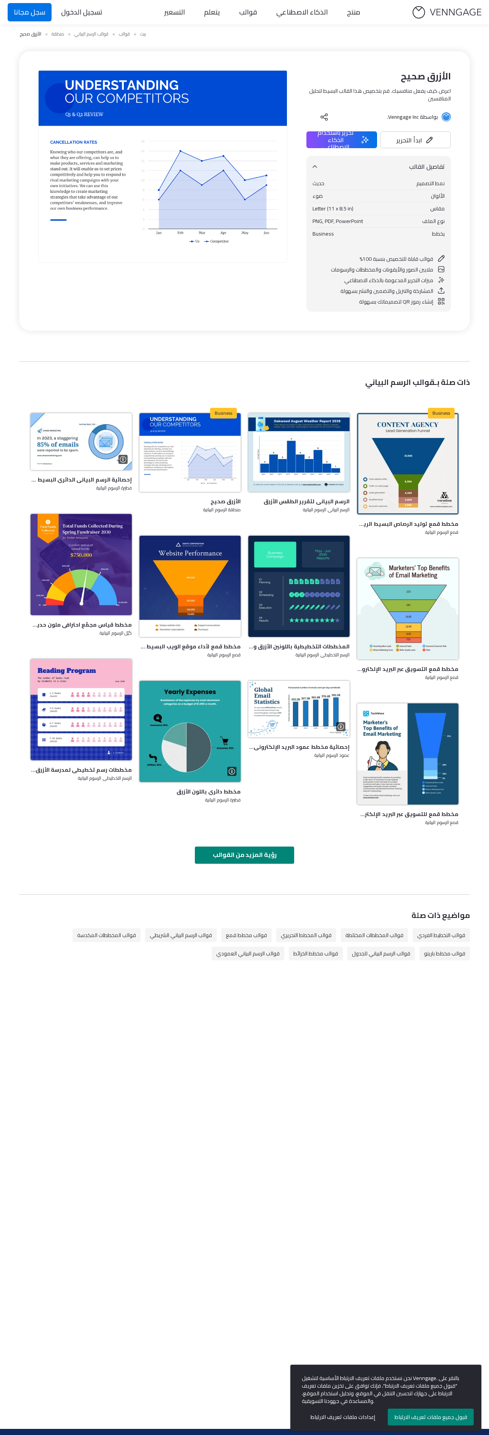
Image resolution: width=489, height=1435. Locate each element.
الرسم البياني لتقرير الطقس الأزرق (307, 501)
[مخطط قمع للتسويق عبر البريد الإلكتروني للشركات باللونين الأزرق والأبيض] (407, 754)
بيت (143, 34)
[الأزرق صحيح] (190, 452)
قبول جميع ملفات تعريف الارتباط (431, 1417)
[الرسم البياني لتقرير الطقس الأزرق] (299, 452)
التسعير (174, 12)
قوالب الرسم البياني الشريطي (181, 935)
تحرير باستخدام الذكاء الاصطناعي (335, 139)
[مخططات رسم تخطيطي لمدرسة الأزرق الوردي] (81, 709)
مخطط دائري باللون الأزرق (208, 791)
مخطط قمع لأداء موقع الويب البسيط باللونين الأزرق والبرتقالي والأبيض (190, 646)
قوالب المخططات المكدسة (106, 935)
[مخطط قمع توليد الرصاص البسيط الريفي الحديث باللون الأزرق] (407, 463)
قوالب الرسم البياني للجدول (381, 953)
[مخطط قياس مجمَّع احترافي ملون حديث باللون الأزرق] (81, 564)
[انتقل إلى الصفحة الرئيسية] (447, 12)
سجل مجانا (29, 12)
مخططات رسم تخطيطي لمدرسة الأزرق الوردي (81, 770)
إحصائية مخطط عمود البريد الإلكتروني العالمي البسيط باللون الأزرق (299, 747)
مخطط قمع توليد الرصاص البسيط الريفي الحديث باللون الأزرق (407, 524)
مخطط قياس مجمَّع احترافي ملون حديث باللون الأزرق (81, 625)
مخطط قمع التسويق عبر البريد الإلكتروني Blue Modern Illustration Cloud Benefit (407, 669)
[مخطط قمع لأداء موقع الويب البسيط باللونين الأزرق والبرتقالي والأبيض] (190, 586)
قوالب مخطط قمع (246, 935)
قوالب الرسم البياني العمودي (248, 953)
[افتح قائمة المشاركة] (324, 116)
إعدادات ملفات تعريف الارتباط (343, 1417)
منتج (353, 12)
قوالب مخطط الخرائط (315, 953)
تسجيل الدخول (81, 12)
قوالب (248, 12)
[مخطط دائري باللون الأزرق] (190, 731)
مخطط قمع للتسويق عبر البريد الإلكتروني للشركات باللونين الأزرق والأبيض (407, 814)
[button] (415, 139)
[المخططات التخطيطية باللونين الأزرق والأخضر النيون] (299, 586)
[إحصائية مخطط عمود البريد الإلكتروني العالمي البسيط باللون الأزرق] (299, 709)
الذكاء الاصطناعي (302, 12)
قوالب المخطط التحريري (306, 935)
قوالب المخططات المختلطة (374, 935)
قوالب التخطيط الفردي (441, 935)
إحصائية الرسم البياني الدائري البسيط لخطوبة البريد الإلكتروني (81, 479)
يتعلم (212, 12)
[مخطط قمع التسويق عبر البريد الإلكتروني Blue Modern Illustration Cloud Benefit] (407, 608)
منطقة (58, 34)
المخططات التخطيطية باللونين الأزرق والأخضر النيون (299, 646)
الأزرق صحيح (225, 501)
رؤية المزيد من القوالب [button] (245, 854)
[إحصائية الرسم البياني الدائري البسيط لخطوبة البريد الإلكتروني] (81, 441)
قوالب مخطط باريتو (444, 953)
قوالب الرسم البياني (91, 34)
